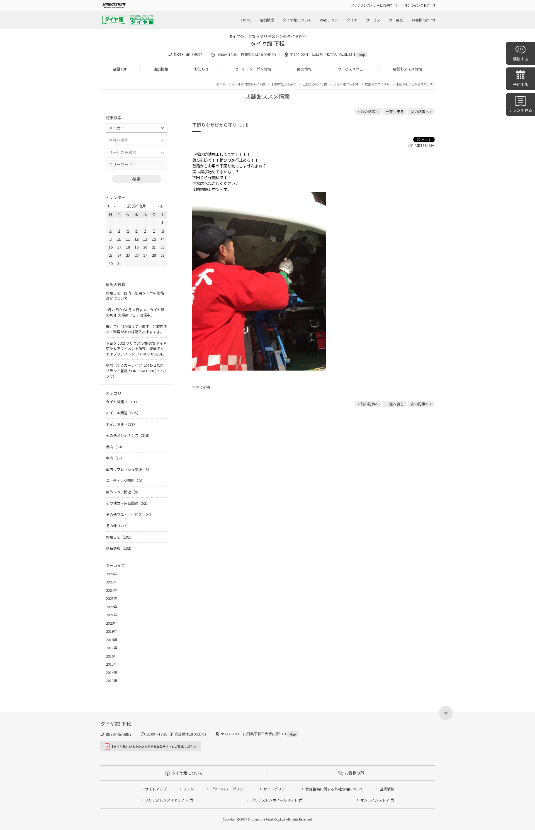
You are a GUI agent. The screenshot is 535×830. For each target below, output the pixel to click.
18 (128, 247)
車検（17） (115, 458)
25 (128, 255)
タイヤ (352, 20)
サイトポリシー (276, 789)
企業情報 (387, 789)
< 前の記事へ (368, 111)
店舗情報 (161, 69)
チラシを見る (520, 110)
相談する (520, 59)
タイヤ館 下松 (268, 43)
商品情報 (304, 69)
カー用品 (396, 20)
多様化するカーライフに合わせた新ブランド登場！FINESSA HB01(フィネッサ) (136, 370)
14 (154, 238)
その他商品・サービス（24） (129, 514)
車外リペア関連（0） (123, 492)
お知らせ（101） (119, 537)
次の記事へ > (421, 111)
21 (154, 247)
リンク (188, 789)
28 (154, 255)
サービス (373, 20)
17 (119, 247)
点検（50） (115, 446)
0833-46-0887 (188, 54)
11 (128, 238)
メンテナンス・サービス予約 (371, 5)
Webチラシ (329, 20)
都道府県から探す (284, 84)
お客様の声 (421, 20)
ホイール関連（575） (123, 412)
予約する (520, 84)
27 (145, 255)
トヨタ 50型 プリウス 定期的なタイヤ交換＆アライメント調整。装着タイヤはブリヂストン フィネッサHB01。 (136, 348)
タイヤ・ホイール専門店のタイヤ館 (240, 84)
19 (136, 247)
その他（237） (118, 525)
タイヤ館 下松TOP (346, 84)
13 (145, 238)
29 (162, 255)
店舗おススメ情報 (407, 69)
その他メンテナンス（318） (129, 435)
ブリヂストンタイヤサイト (166, 800)
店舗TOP (120, 69)
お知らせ (201, 69)
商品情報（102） (119, 548)
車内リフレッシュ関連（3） (128, 469)
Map (362, 54)
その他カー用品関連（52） (128, 503)
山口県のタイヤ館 (315, 84)
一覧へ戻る (395, 111)
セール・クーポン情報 (253, 69)
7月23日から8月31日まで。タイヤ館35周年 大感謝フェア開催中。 (135, 312)
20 (145, 247)
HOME (246, 20)
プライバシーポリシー (229, 789)
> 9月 (161, 206)
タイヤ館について (297, 20)
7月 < (111, 206)
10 (119, 238)
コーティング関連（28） (126, 480)
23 (111, 255)
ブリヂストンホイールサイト (274, 800)
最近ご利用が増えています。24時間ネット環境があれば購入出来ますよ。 (136, 329)
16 (111, 247)
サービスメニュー (352, 69)
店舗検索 (267, 20)
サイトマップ (156, 789)
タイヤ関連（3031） (122, 401)
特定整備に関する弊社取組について (334, 789)
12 (136, 238)
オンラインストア (417, 5)
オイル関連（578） (121, 424)
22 (162, 247)
